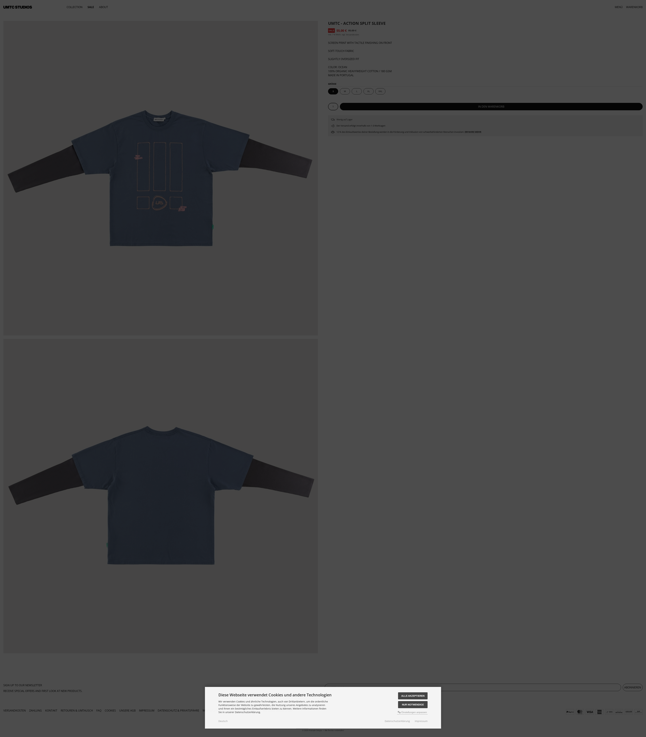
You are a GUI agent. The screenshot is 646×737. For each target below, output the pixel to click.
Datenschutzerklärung (397, 721)
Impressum (421, 721)
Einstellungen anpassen (414, 712)
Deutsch (223, 721)
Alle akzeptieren (413, 696)
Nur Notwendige (413, 704)
